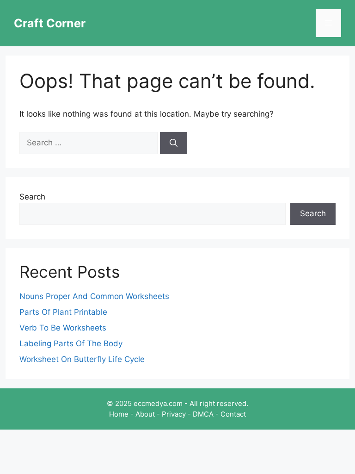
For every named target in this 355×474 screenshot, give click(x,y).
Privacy (174, 414)
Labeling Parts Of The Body (70, 343)
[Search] (173, 143)
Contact (233, 414)
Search (32, 196)
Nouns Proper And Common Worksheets (94, 296)
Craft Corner (50, 23)
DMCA (203, 414)
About (145, 414)
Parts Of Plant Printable (63, 312)
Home (119, 414)
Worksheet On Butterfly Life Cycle (82, 359)
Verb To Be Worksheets (62, 327)
